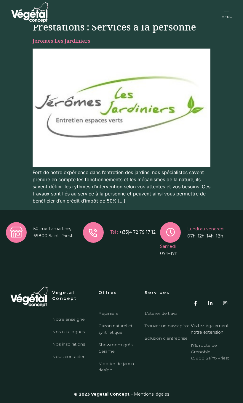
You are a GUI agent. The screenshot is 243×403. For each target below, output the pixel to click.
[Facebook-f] (195, 303)
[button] (227, 12)
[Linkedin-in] (210, 303)
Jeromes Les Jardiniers (61, 40)
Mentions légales (151, 394)
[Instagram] (225, 303)
